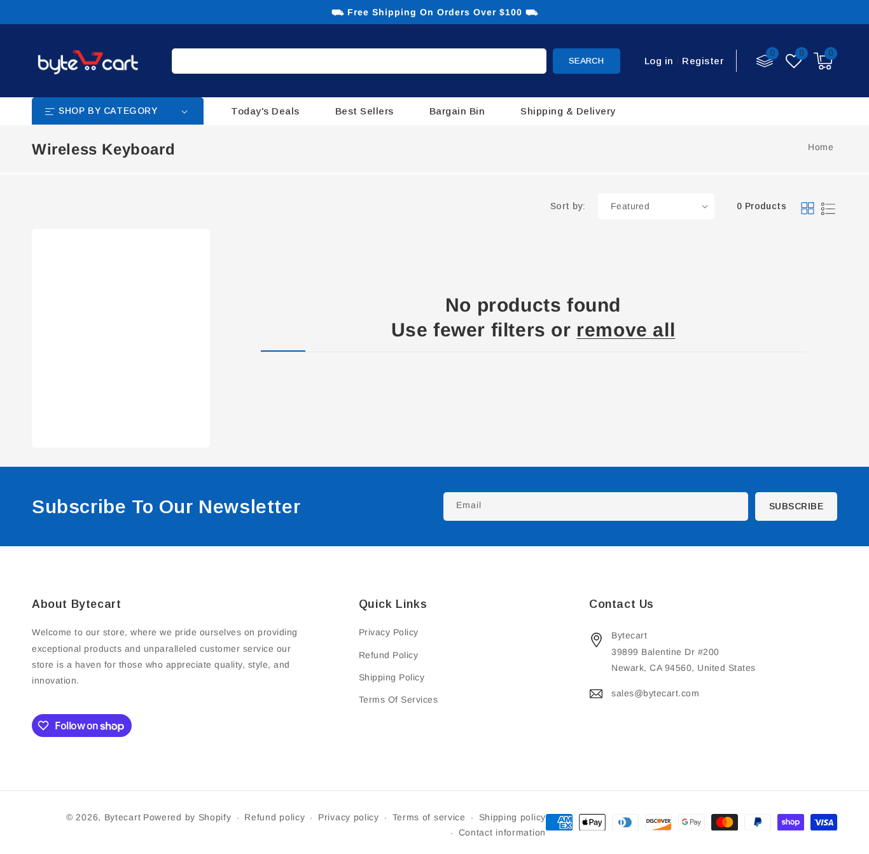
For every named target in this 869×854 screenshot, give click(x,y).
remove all (625, 329)
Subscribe (796, 506)
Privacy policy (348, 817)
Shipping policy (512, 817)
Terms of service (429, 817)
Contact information (502, 832)
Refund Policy (389, 655)
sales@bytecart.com (655, 693)
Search (586, 60)
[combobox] (359, 61)
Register (702, 60)
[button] (823, 61)
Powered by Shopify (187, 817)
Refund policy (274, 817)
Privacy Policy (389, 632)
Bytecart (122, 817)
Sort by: (567, 206)
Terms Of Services (398, 699)
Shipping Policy (392, 677)
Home (820, 147)
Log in (659, 60)
